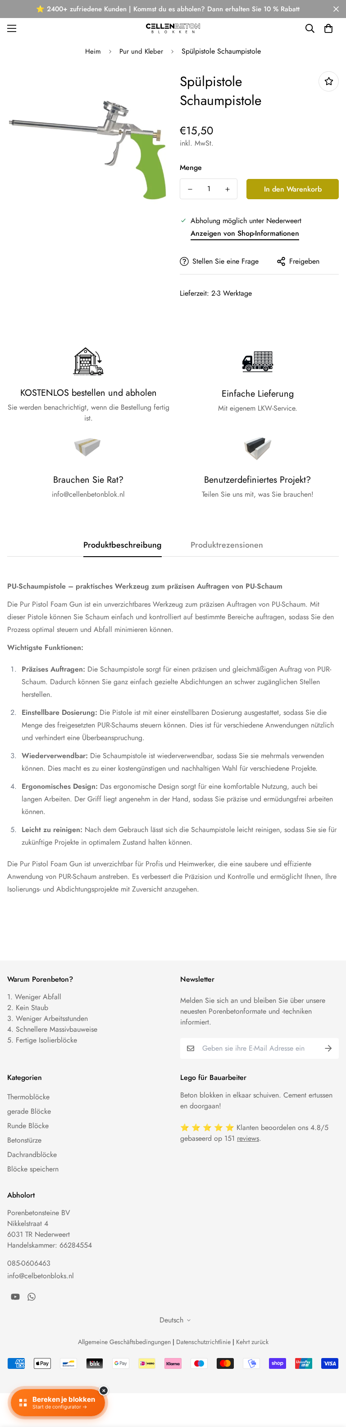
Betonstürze (24, 1140)
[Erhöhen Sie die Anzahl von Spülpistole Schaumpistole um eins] (227, 189)
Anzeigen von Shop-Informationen (245, 233)
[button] (328, 28)
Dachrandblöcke (32, 1154)
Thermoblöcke (28, 1097)
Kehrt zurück (252, 1341)
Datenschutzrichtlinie (203, 1341)
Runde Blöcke (28, 1126)
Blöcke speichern (33, 1169)
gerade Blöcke (29, 1111)
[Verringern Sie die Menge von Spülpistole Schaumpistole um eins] (190, 189)
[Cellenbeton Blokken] (173, 28)
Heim (93, 51)
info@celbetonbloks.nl (40, 1276)
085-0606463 (28, 1263)
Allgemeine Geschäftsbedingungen (124, 1341)
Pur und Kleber (141, 51)
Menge (191, 167)
